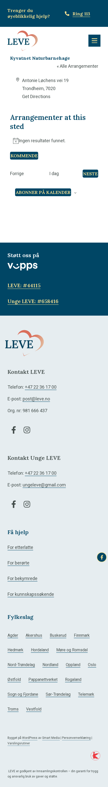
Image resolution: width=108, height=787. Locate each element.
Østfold (14, 679)
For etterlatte (20, 547)
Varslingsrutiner (19, 743)
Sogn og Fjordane (23, 694)
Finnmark (82, 635)
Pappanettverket (43, 679)
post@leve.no (36, 398)
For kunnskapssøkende (31, 594)
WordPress (29, 738)
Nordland (50, 664)
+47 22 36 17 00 (41, 387)
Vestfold (33, 709)
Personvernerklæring (76, 738)
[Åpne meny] (94, 41)
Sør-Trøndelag (58, 694)
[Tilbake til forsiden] (23, 40)
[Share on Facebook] (102, 557)
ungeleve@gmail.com (44, 484)
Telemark (86, 694)
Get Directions (36, 96)
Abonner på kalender (43, 192)
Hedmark (15, 650)
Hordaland (40, 650)
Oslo (92, 664)
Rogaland (73, 679)
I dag (54, 173)
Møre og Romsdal (72, 650)
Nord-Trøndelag (21, 664)
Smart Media (51, 738)
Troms (13, 709)
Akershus (34, 635)
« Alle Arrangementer (77, 66)
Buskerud (58, 635)
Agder (13, 635)
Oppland (73, 664)
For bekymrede (22, 578)
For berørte (18, 562)
